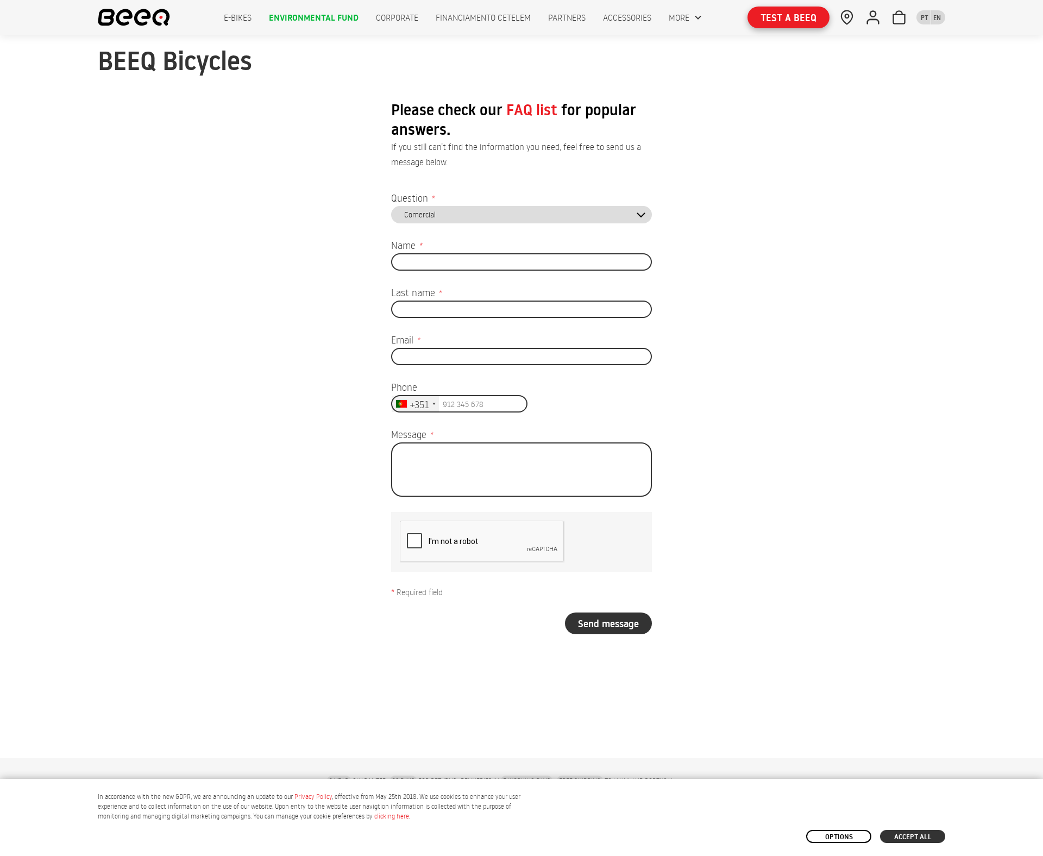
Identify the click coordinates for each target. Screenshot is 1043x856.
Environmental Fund (314, 17)
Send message (608, 623)
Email (405, 339)
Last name (416, 292)
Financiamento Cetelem (483, 17)
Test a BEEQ (788, 17)
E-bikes (238, 17)
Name (406, 245)
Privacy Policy (313, 796)
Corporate (397, 17)
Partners (567, 17)
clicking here (391, 816)
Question (412, 197)
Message (411, 434)
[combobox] (415, 404)
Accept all (913, 836)
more (679, 17)
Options (839, 836)
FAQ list (531, 109)
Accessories (627, 17)
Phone (404, 386)
